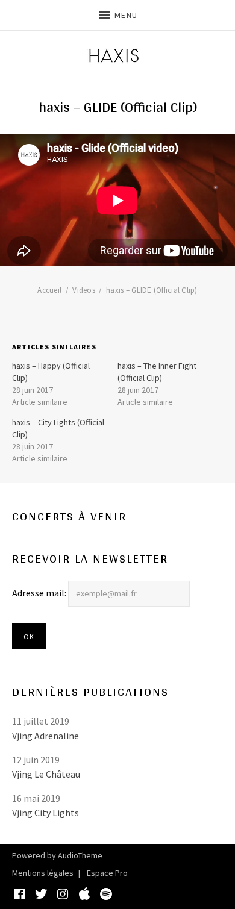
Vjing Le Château (46, 774)
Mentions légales (43, 872)
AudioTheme (80, 855)
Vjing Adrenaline (45, 735)
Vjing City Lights (45, 813)
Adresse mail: (40, 593)
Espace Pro (107, 872)
